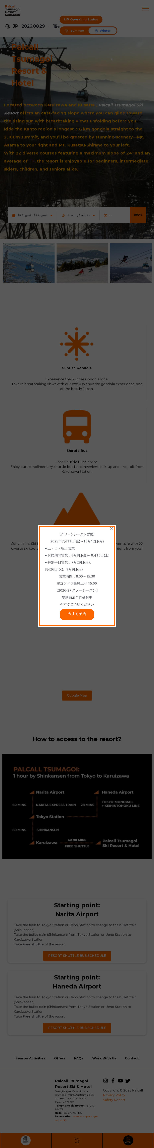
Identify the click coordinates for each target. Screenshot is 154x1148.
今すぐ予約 (77, 614)
